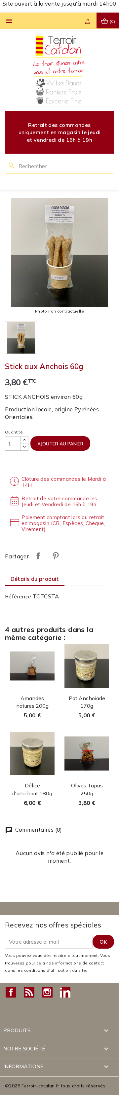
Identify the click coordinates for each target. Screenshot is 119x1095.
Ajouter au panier (60, 443)
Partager (38, 555)
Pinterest (55, 555)
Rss (29, 992)
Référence (18, 596)
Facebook (11, 992)
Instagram (47, 992)
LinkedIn (65, 992)
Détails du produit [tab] (35, 578)
